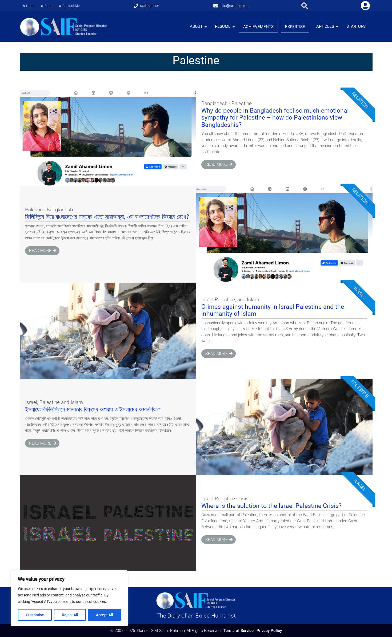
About (196, 26)
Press (49, 6)
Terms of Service (238, 630)
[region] (69, 598)
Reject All (70, 615)
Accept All (104, 615)
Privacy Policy (269, 630)
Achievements (258, 26)
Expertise (295, 26)
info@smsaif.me (234, 5)
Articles (325, 26)
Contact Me (71, 6)
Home (30, 6)
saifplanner (149, 5)
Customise (35, 615)
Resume (223, 26)
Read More (216, 164)
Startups (356, 26)
